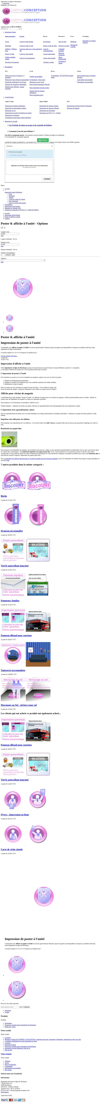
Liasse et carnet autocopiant (17, 203)
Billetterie (73, 42)
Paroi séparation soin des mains (39, 88)
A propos (7, 1043)
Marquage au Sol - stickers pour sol (19, 705)
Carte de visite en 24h (26, 46)
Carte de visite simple (12, 849)
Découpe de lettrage (73, 108)
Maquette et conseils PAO (13, 208)
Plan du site (8, 1050)
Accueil (7, 189)
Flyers (7, 42)
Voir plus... (14, 356)
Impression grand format (12, 206)
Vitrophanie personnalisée (85, 82)
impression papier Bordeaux (13, 192)
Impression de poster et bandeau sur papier (18, 113)
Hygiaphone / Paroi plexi (37, 80)
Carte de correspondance (48, 50)
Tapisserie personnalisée (13, 670)
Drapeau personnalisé (12, 531)
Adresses (7, 1061)
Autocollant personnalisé (84, 80)
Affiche (11, 197)
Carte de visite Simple (26, 42)
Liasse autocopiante (49, 58)
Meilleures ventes (10, 1027)
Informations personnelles (13, 1068)
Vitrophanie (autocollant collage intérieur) (18, 117)
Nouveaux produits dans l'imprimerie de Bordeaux (20, 1025)
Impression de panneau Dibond (49, 108)
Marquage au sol (10, 110)
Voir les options (6, 356)
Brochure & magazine (12, 62)
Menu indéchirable (62, 58)
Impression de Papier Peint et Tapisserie (79, 106)
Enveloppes (46, 42)
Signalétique (8, 204)
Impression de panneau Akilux (48, 106)
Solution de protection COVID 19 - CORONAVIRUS (22, 210)
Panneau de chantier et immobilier (15, 84)
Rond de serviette (63, 46)
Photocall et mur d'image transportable (17, 80)
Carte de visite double (26, 54)
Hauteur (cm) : (5, 242)
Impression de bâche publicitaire (15, 106)
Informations (5, 1092)
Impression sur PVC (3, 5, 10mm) (50, 113)
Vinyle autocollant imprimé (15, 565)
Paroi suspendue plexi (36, 95)
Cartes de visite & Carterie (17, 199)
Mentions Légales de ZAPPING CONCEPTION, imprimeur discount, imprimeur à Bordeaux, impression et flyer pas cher (43, 1039)
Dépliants (8, 46)
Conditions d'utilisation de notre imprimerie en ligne (21, 1041)
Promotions (8, 1023)
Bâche (4, 496)
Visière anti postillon (36, 76)
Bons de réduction (10, 1064)
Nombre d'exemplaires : (8, 253)
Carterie (22, 36)
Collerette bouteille (61, 50)
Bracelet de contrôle (73, 46)
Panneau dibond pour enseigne (16, 635)
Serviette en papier (62, 62)
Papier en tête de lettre (50, 46)
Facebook (8, 1010)
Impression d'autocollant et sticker (15, 108)
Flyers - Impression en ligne (15, 814)
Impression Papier (10, 36)
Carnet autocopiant (49, 54)
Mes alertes (8, 1070)
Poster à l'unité (9, 54)
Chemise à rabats (48, 62)
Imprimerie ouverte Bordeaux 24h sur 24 (17, 1048)
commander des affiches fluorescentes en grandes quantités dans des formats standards (31, 458)
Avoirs (7, 1063)
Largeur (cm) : (5, 232)
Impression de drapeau (12, 115)
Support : (4, 258)
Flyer (10, 194)
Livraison (8, 1038)
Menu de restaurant (61, 54)
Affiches (7, 49)
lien (8, 460)
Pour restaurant (13, 201)
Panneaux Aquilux (10, 600)
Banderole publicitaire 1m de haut (15, 82)
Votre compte (6, 1054)
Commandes (9, 1066)
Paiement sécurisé (10, 1045)
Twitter (7, 1012)
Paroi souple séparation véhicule (40, 84)
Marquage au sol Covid (37, 82)
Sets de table (62, 42)
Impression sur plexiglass (47, 110)
